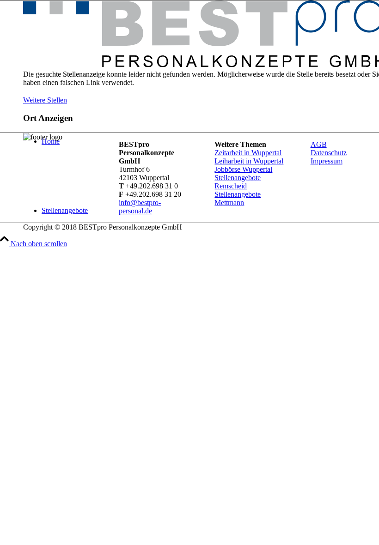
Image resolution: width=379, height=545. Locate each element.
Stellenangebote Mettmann (237, 198)
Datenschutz (329, 153)
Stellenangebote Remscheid (237, 182)
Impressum (326, 161)
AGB (319, 144)
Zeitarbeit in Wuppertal (247, 153)
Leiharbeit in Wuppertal (248, 161)
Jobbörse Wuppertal (243, 169)
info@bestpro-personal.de (140, 207)
